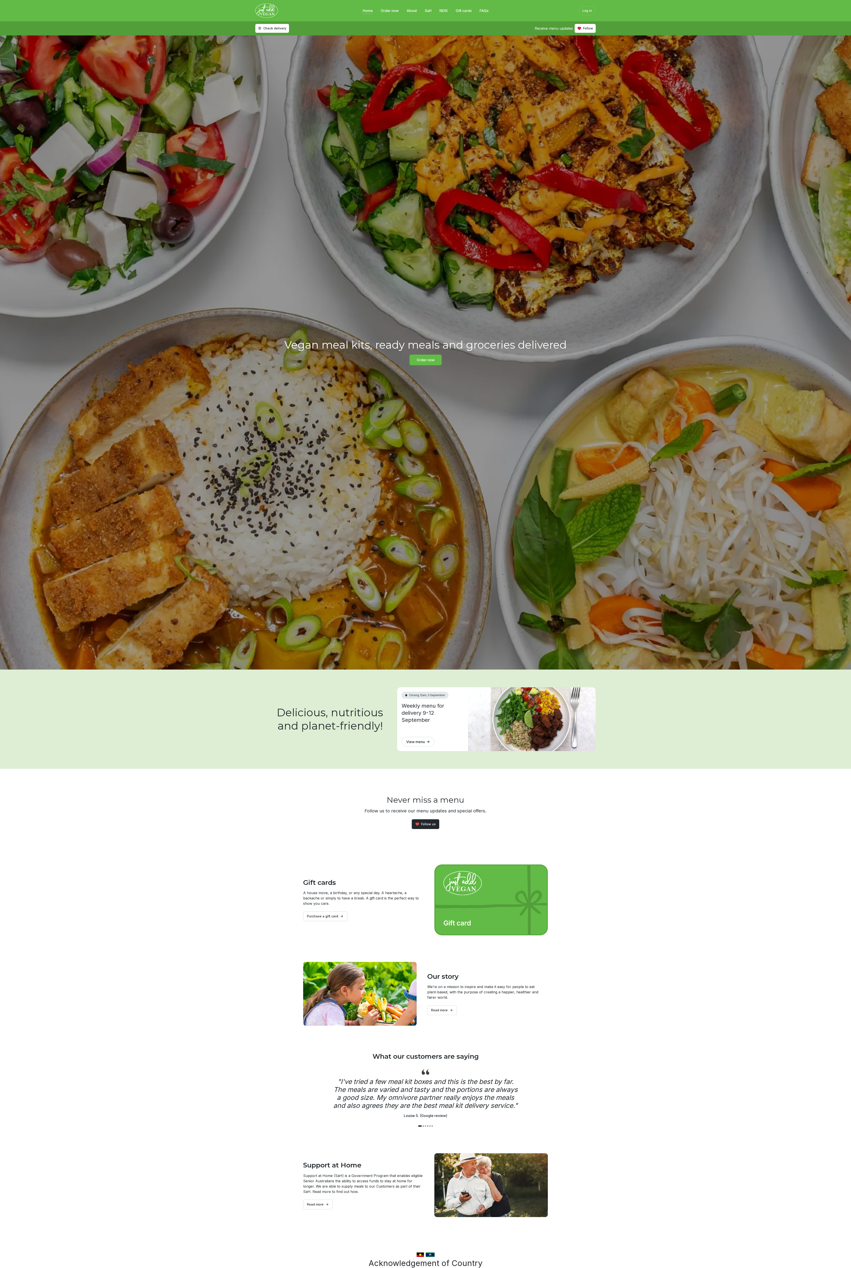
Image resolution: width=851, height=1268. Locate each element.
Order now (390, 10)
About (412, 10)
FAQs (484, 10)
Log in (587, 10)
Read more (439, 1010)
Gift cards (464, 10)
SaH (428, 10)
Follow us (428, 824)
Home (368, 10)
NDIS (443, 10)
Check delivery (274, 28)
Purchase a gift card (322, 916)
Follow (588, 28)
